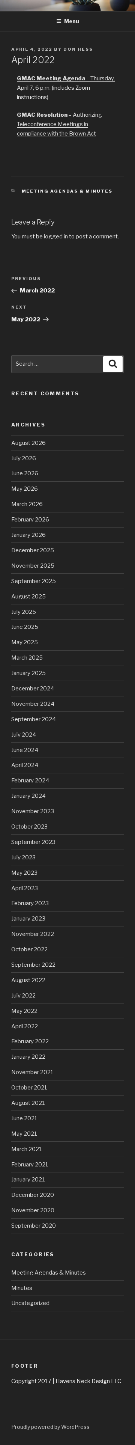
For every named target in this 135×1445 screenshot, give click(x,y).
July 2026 (23, 458)
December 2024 (32, 688)
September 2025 (33, 581)
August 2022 (28, 980)
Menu (71, 21)
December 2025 (32, 550)
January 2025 (28, 673)
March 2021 (26, 1149)
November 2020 (32, 1210)
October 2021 (29, 1087)
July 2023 (23, 857)
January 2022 (28, 1056)
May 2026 (24, 488)
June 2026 (24, 473)
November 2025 (32, 565)
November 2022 (32, 934)
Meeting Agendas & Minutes (67, 191)
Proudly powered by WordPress (50, 1427)
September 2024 (33, 719)
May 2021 (24, 1133)
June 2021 (24, 1118)
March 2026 (27, 504)
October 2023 (29, 826)
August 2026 (28, 443)
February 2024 (30, 780)
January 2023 (28, 918)
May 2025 (24, 642)
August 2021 (28, 1103)
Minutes (21, 1288)
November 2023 (32, 811)
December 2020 (32, 1195)
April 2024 (24, 765)
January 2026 (28, 535)
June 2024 (24, 750)
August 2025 (28, 596)
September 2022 (33, 964)
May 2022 (24, 1011)
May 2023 (24, 872)
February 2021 (29, 1164)
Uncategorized (30, 1303)
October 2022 (29, 949)
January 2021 (28, 1179)
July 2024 (23, 734)
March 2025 (27, 657)
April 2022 (24, 1026)
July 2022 (23, 995)
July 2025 (23, 612)
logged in (56, 236)
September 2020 (33, 1225)
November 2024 (32, 704)
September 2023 (33, 842)
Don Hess (78, 49)
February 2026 (30, 519)
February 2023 (30, 903)
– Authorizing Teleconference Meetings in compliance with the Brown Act (59, 124)
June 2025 (24, 627)
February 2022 (30, 1041)
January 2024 (28, 796)
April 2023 (24, 888)
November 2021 (32, 1072)
